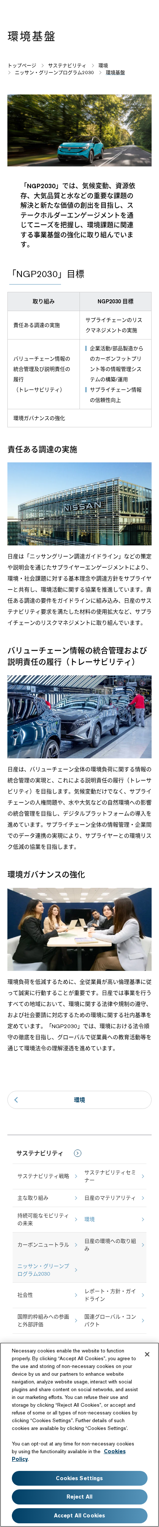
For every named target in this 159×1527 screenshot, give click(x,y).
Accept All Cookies (79, 1515)
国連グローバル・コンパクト (110, 1320)
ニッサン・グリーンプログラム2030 (43, 1270)
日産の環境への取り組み (110, 1245)
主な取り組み (32, 1198)
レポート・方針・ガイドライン (110, 1295)
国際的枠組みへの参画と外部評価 (43, 1320)
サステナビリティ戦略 (43, 1176)
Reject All (79, 1496)
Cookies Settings (79, 1478)
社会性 (25, 1295)
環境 (79, 1099)
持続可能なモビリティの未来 (43, 1219)
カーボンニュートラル (43, 1244)
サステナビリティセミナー (110, 1176)
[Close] (147, 1354)
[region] (79, 1434)
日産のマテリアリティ (110, 1198)
